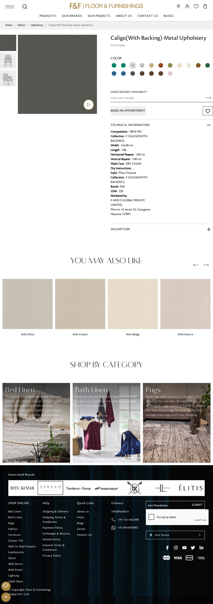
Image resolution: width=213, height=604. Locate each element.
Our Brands (72, 16)
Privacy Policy (52, 555)
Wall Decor (15, 564)
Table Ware (15, 581)
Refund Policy (52, 539)
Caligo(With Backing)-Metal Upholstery (71, 25)
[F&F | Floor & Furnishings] (106, 6)
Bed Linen (14, 511)
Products (48, 16)
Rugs (11, 523)
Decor (12, 558)
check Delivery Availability (129, 92)
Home (8, 25)
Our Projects (99, 16)
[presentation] (195, 265)
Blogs (169, 16)
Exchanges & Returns (56, 533)
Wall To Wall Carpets (22, 546)
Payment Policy (53, 527)
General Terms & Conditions (54, 547)
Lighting (13, 575)
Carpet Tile (15, 540)
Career (81, 529)
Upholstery (37, 25)
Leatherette (16, 552)
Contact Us (148, 16)
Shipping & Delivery (55, 511)
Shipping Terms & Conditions (54, 519)
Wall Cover (15, 569)
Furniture (14, 534)
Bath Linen (15, 517)
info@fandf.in (120, 511)
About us (124, 16)
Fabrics (21, 25)
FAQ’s (80, 517)
